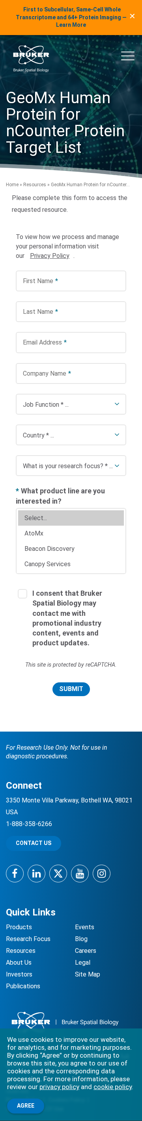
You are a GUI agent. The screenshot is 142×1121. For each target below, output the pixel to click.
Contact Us (33, 843)
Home (12, 184)
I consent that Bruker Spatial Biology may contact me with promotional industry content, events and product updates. (67, 618)
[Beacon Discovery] (71, 548)
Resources (34, 184)
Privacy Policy (49, 255)
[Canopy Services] (71, 564)
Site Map (87, 974)
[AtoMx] (71, 533)
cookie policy (112, 1087)
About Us (19, 962)
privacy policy (59, 1087)
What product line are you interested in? (60, 496)
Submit (71, 689)
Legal (82, 962)
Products (19, 927)
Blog (81, 939)
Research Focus (28, 939)
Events (84, 927)
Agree (25, 1105)
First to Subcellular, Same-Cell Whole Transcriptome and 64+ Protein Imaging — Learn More (71, 17)
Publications (23, 986)
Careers (85, 950)
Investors (19, 974)
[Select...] (71, 518)
